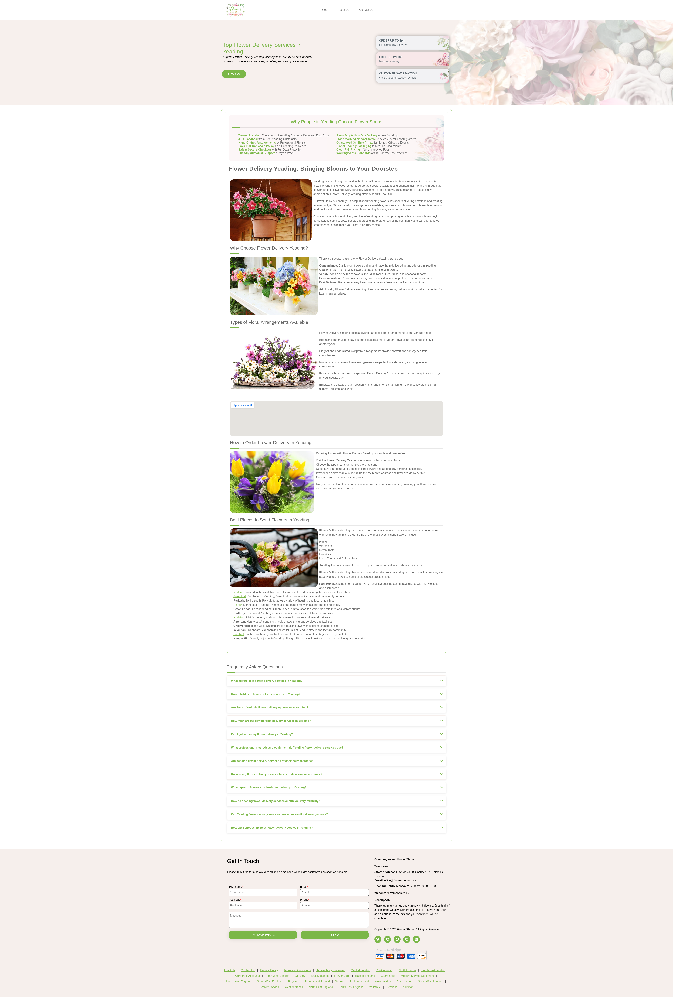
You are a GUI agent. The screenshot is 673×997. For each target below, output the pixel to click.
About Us (343, 9)
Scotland (391, 987)
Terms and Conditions (297, 970)
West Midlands (294, 987)
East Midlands (320, 975)
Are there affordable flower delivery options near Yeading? (269, 707)
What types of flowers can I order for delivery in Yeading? (269, 787)
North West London (277, 975)
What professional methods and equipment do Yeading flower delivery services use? (287, 747)
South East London (433, 970)
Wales (339, 981)
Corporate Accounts (247, 975)
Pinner (237, 604)
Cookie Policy (384, 970)
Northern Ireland (359, 981)
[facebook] (397, 939)
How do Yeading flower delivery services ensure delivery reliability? (275, 801)
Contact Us (366, 9)
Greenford (239, 596)
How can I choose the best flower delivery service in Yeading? (272, 827)
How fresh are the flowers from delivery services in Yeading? (271, 720)
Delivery (300, 975)
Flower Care (342, 975)
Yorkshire (375, 987)
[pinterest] (387, 939)
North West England (238, 981)
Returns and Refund (317, 981)
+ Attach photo (263, 934)
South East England (351, 987)
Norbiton (238, 617)
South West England (270, 981)
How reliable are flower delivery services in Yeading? (266, 694)
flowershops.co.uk (398, 893)
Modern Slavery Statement (417, 975)
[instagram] (406, 939)
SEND (335, 934)
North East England (321, 987)
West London (383, 981)
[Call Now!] (398, 866)
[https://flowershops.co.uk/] (235, 9)
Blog (324, 9)
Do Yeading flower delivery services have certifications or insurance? (277, 774)
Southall (238, 634)
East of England (365, 975)
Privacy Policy (269, 970)
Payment (293, 981)
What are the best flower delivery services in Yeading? (266, 680)
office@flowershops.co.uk (400, 880)
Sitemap (408, 987)
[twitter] (377, 939)
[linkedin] (416, 939)
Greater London (269, 987)
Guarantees (388, 975)
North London (407, 970)
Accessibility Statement (330, 970)
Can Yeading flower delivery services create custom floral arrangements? (279, 814)
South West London (430, 981)
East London (404, 981)
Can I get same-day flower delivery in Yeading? (262, 734)
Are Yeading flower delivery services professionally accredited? (273, 760)
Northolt (238, 592)
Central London (360, 970)
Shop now (234, 73)
